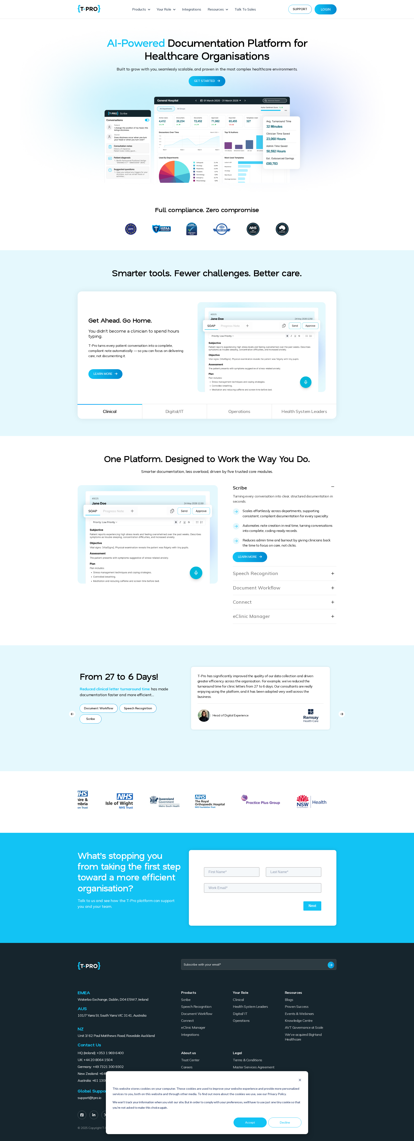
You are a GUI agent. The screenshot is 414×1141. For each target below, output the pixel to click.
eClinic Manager (251, 616)
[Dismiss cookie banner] (299, 1080)
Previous (72, 714)
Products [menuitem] (139, 9)
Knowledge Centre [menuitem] (298, 1020)
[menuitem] (82, 1115)
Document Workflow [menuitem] (196, 1013)
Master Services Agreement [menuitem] (253, 1067)
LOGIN (326, 9)
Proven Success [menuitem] (296, 1006)
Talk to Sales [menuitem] (245, 9)
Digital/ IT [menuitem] (240, 1013)
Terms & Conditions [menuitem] (247, 1060)
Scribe (240, 488)
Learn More (103, 374)
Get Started (205, 81)
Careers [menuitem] (187, 1067)
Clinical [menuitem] (238, 999)
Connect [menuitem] (187, 1020)
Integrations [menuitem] (191, 9)
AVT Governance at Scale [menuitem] (304, 1027)
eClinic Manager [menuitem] (193, 1027)
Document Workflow (256, 588)
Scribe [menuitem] (185, 999)
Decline (285, 1122)
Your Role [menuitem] (164, 9)
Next (342, 714)
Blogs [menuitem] (289, 999)
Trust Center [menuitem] (190, 1060)
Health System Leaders (304, 411)
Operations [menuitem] (241, 1020)
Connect (242, 602)
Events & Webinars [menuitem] (299, 1013)
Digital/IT (174, 411)
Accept (250, 1122)
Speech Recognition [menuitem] (196, 1006)
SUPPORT (300, 9)
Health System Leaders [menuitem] (250, 1006)
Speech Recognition (255, 573)
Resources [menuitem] (216, 9)
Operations (239, 411)
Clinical (109, 411)
